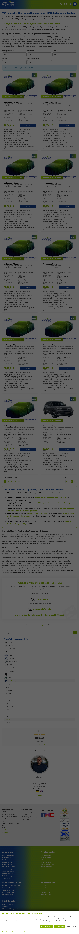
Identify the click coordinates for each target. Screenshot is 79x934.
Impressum (24, 931)
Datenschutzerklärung (10, 931)
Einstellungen (71, 927)
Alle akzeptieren (46, 927)
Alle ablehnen (59, 927)
